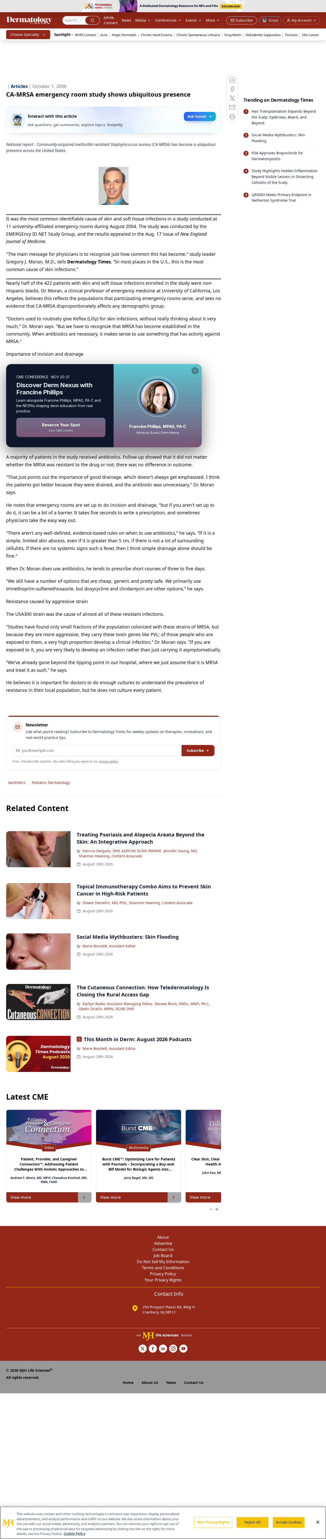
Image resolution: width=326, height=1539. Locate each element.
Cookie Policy (74, 1533)
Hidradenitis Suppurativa (263, 35)
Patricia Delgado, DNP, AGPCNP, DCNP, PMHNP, (122, 850)
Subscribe (195, 750)
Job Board (163, 1255)
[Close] (317, 1522)
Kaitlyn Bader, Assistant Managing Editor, (118, 1003)
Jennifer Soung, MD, (181, 850)
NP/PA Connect (111, 20)
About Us (150, 1382)
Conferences (165, 20)
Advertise (163, 1243)
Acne (103, 35)
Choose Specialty (24, 34)
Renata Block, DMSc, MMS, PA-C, (182, 1003)
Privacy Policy (163, 1274)
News (126, 20)
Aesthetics (17, 782)
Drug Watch (232, 35)
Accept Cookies (288, 1522)
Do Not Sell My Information (163, 1261)
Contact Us (163, 1249)
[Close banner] (319, 6)
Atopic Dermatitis (124, 35)
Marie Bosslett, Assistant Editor (109, 946)
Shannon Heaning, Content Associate (110, 856)
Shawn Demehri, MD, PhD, (105, 902)
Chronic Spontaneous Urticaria (198, 35)
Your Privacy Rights (163, 1280)
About (163, 1237)
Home (128, 1382)
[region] (163, 1522)
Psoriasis (291, 35)
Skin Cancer (310, 35)
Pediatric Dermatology (51, 782)
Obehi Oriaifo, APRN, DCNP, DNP (106, 1008)
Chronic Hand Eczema (156, 35)
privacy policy (108, 761)
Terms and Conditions (163, 1268)
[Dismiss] (195, 370)
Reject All (252, 1522)
